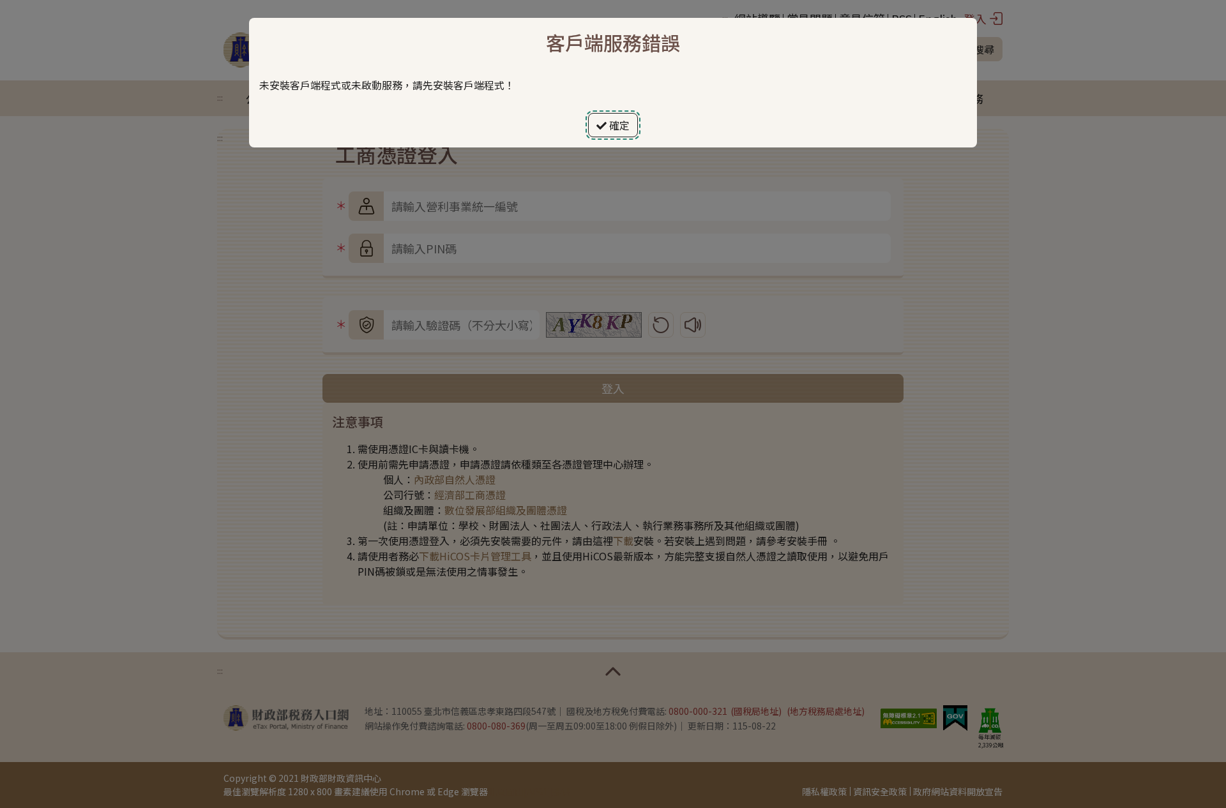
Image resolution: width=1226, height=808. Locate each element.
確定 (618, 125)
